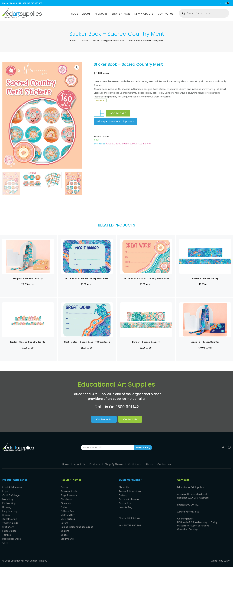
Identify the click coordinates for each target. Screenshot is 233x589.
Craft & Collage (11, 495)
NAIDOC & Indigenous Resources (108, 40)
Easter (64, 507)
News (149, 464)
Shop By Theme (114, 464)
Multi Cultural (68, 519)
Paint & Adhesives (12, 487)
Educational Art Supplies (24, 560)
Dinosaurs (66, 503)
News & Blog (125, 507)
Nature (64, 523)
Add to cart (118, 113)
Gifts (5, 542)
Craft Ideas (135, 464)
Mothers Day (68, 515)
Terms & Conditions (130, 491)
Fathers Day (67, 511)
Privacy (43, 560)
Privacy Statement (129, 499)
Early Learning (9, 511)
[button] (76, 67)
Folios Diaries (9, 530)
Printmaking (9, 503)
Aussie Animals (69, 491)
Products (95, 464)
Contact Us (130, 419)
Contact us (164, 464)
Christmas (66, 499)
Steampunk (67, 538)
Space (64, 534)
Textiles (6, 534)
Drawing (6, 507)
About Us (79, 464)
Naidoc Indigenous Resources (77, 527)
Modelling (7, 499)
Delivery (123, 495)
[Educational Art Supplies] (22, 17)
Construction (9, 519)
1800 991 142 (127, 406)
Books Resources (11, 538)
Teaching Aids (144, 144)
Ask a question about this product (115, 121)
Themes (84, 40)
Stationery (8, 527)
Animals (65, 487)
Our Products (104, 419)
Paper (5, 491)
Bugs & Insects (69, 495)
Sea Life (65, 530)
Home (73, 40)
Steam (6, 515)
